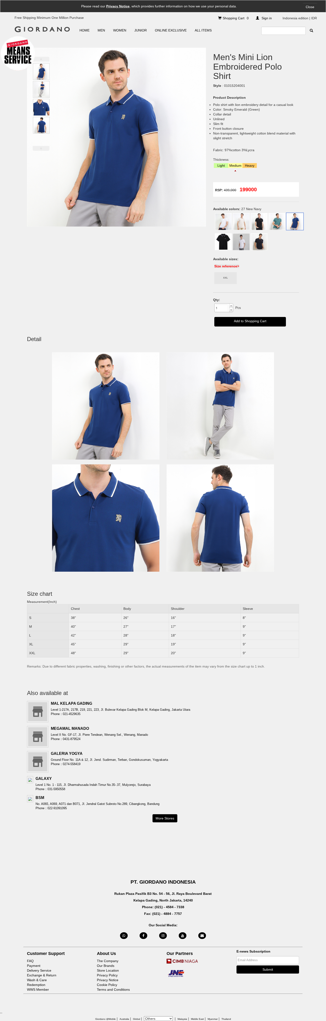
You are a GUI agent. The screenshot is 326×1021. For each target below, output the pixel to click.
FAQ (30, 961)
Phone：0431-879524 (65, 739)
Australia (124, 1019)
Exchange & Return (41, 975)
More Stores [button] (165, 818)
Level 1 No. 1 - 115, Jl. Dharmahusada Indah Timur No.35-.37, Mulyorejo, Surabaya (93, 785)
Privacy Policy (107, 975)
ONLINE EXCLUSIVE (171, 30)
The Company (107, 961)
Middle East (197, 1019)
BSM (40, 798)
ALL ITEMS (203, 30)
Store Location (108, 970)
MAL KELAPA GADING (71, 703)
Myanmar (213, 1019)
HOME (84, 30)
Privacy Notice (118, 6)
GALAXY (44, 779)
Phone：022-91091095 (51, 808)
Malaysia (182, 1019)
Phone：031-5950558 (50, 789)
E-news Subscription (253, 951)
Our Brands (105, 966)
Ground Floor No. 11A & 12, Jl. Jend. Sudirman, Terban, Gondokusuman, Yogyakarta (109, 760)
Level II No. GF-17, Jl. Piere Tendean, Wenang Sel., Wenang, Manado (99, 734)
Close (310, 7)
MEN (101, 30)
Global (136, 1019)
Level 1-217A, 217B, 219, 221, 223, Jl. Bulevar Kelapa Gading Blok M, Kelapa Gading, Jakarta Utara (120, 709)
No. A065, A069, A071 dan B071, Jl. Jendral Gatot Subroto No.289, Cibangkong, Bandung (97, 804)
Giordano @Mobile (105, 1019)
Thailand (226, 1019)
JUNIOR (140, 30)
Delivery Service (39, 970)
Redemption (36, 985)
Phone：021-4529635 (65, 714)
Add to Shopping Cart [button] (250, 321)
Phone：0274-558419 (65, 764)
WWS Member (38, 989)
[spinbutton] (222, 307)
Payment (33, 966)
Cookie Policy (107, 985)
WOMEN (119, 30)
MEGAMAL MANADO (70, 728)
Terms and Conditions (113, 989)
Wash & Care (37, 980)
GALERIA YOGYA (67, 753)
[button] (231, 306)
